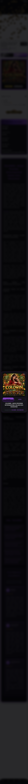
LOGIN (19, 399)
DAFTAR (8, 399)
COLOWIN (13, 410)
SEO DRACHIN (20, 410)
